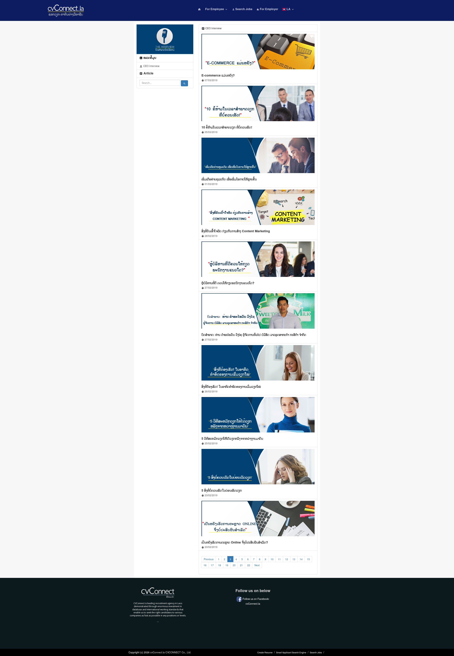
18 (219, 565)
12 (286, 559)
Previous (209, 559)
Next (257, 565)
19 (226, 565)
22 (248, 565)
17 (212, 565)
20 (234, 565)
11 (279, 559)
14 (301, 559)
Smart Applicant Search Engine (291, 652)
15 (308, 559)
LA (290, 9)
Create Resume (265, 652)
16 (205, 565)
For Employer (267, 9)
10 (272, 559)
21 (241, 565)
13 (293, 559)
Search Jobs (242, 9)
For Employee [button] (216, 9)
